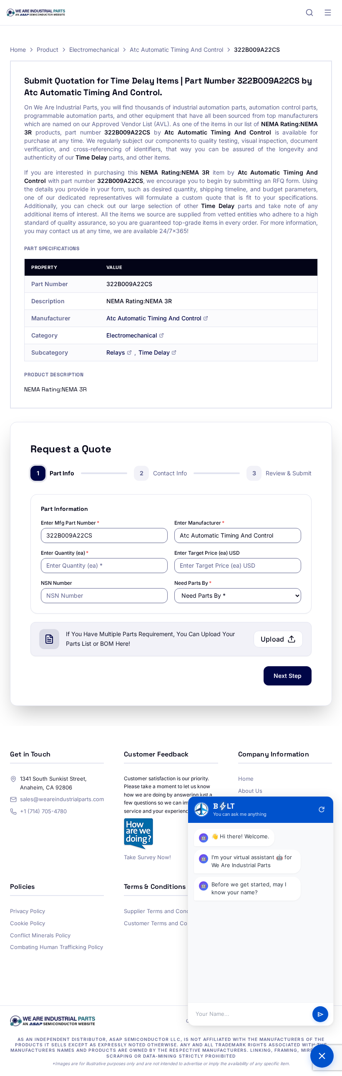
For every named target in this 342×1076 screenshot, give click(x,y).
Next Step (288, 675)
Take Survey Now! (147, 857)
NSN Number (56, 583)
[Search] (309, 12)
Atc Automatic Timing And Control (176, 49)
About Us (250, 790)
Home (18, 49)
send (320, 1014)
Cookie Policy (27, 923)
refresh (321, 809)
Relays (115, 352)
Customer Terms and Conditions (166, 923)
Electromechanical (94, 49)
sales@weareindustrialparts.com (62, 799)
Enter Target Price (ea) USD (207, 553)
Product (47, 49)
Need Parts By (192, 583)
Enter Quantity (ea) (64, 553)
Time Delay (154, 352)
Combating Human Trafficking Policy (56, 947)
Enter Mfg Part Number (70, 523)
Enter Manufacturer (199, 523)
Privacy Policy (27, 911)
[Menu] (327, 12)
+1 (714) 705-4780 (43, 811)
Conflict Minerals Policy (40, 935)
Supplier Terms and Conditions (164, 911)
